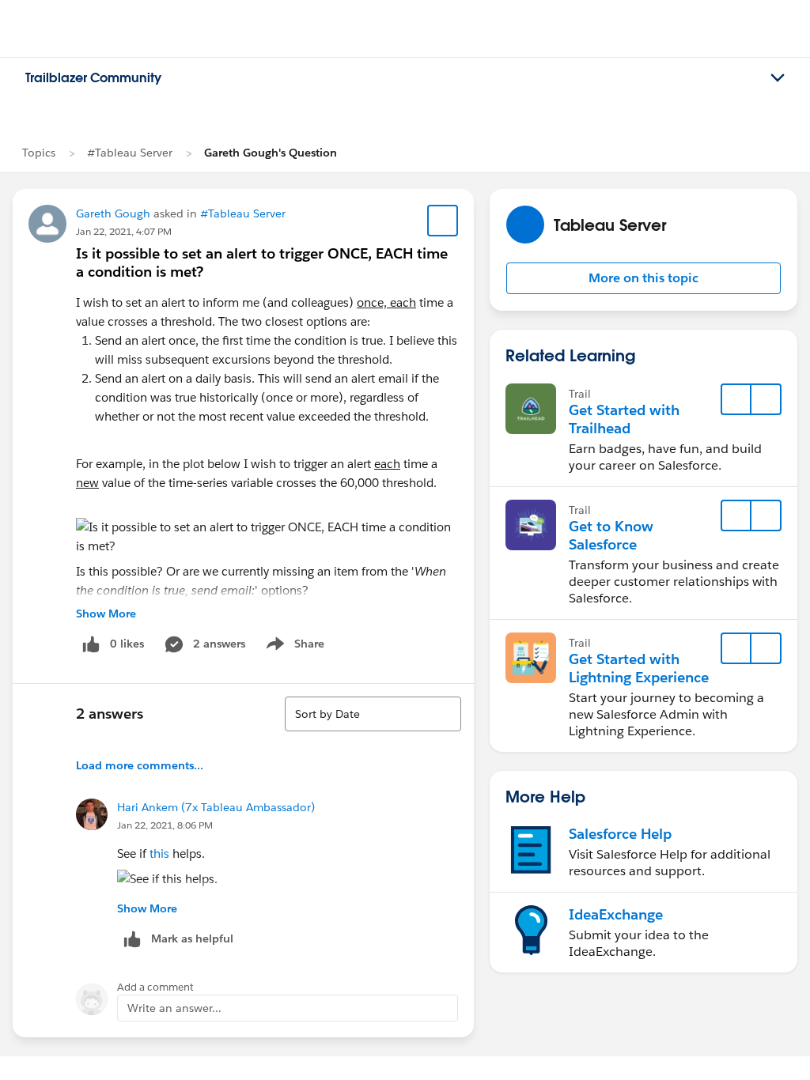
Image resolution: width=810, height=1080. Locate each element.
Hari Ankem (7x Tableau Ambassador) (216, 807)
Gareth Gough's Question (270, 152)
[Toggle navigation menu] (777, 78)
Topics (38, 152)
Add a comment (155, 987)
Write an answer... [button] (174, 1008)
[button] (643, 278)
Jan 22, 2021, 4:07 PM (124, 231)
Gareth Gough (113, 213)
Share (293, 646)
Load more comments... (139, 765)
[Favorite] (443, 220)
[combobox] (373, 714)
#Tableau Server (129, 152)
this (161, 853)
